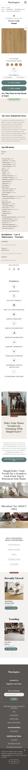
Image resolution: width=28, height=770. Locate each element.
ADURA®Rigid (8, 77)
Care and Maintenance (14, 561)
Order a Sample (12, 625)
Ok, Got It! (14, 761)
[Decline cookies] (24, 749)
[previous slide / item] (6, 608)
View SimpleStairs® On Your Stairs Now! (14, 476)
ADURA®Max (9, 9)
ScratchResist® (14, 581)
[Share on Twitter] (14, 286)
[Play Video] (14, 507)
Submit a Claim (14, 736)
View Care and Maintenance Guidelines (11, 270)
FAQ (14, 729)
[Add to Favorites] (26, 28)
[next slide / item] (22, 608)
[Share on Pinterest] (18, 286)
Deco (6, 661)
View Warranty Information (8, 277)
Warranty (14, 571)
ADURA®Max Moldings (14, 576)
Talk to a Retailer (15, 88)
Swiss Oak (9, 620)
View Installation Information (9, 262)
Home (3, 7)
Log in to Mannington (14, 739)
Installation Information (14, 566)
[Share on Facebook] (9, 286)
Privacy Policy (14, 732)
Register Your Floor (14, 701)
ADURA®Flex (20, 77)
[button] (25, 2)
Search (14, 716)
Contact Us (14, 698)
